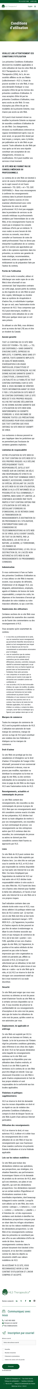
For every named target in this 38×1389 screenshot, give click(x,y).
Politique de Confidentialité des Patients (24, 1383)
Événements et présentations (12, 1356)
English (30, 6)
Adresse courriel (6, 1338)
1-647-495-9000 (9, 1321)
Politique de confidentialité (12, 1381)
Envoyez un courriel (10, 1323)
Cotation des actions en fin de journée (14, 1359)
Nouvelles (7, 1349)
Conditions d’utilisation (27, 1381)
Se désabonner (6, 1370)
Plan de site (9, 1383)
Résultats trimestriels (10, 1353)
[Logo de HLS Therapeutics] (11, 6)
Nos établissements (10, 1326)
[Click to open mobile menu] (35, 7)
